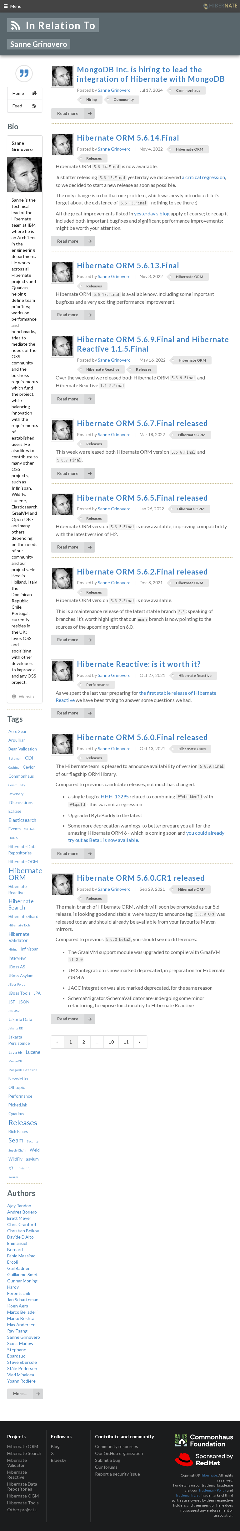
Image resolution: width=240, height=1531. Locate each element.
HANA (13, 838)
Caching (13, 767)
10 (111, 1041)
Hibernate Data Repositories (22, 1486)
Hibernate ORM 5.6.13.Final (128, 265)
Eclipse (14, 811)
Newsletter (18, 1078)
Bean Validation (22, 748)
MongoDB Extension (22, 1070)
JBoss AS (16, 966)
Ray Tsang (17, 1330)
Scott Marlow (20, 1343)
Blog (55, 1446)
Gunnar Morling (22, 1280)
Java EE (15, 1052)
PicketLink (17, 1104)
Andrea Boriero (22, 1211)
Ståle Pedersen (22, 1368)
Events (14, 828)
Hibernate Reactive (102, 369)
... (97, 1041)
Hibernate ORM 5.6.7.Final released (142, 423)
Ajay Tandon (19, 1205)
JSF (11, 1001)
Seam (15, 1140)
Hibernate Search (21, 904)
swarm (13, 1177)
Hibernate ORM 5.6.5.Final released (142, 497)
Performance (20, 1096)
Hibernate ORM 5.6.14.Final (128, 137)
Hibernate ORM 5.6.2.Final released (142, 571)
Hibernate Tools (19, 925)
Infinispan (29, 948)
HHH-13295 (115, 796)
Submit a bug (107, 1460)
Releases (22, 1122)
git (10, 1167)
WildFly (15, 1159)
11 (126, 1041)
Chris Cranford (21, 1224)
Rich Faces (18, 1131)
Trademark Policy (212, 1490)
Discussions (20, 802)
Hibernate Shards (24, 916)
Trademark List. (187, 1495)
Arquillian (17, 740)
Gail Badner (18, 1268)
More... (20, 1393)
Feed (17, 105)
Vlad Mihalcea (20, 1374)
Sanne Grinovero (23, 1337)
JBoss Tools (19, 993)
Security (32, 1141)
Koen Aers (17, 1305)
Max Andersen (21, 1324)
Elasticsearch (22, 820)
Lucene (33, 1052)
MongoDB (15, 1061)
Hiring (13, 949)
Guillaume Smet (22, 1274)
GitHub (29, 829)
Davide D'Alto (20, 1237)
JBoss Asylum (20, 975)
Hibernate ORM (25, 873)
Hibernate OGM (23, 861)
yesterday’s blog (152, 213)
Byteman (15, 758)
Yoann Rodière (21, 1381)
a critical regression (203, 177)
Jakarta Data (20, 1019)
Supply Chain (17, 1150)
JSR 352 (14, 1011)
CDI (29, 757)
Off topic (16, 1087)
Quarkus (16, 1113)
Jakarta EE (15, 1028)
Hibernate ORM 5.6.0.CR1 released (141, 878)
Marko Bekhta (20, 1318)
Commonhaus (21, 776)
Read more (67, 113)
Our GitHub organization (119, 1453)
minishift (23, 1168)
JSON (23, 1001)
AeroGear (17, 731)
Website (27, 696)
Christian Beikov (23, 1230)
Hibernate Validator (17, 1462)
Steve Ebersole (22, 1362)
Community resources (116, 1446)
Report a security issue (117, 1474)
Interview (17, 958)
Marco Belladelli (22, 1312)
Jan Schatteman (22, 1299)
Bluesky (58, 1460)
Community (16, 785)
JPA (37, 993)
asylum (32, 1159)
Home (18, 93)
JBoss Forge (16, 984)
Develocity (15, 794)
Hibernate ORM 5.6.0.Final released (142, 737)
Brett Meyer (19, 1218)
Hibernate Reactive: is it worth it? (139, 664)
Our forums (106, 1467)
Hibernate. (209, 1475)
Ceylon (29, 767)
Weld (35, 1149)
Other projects (22, 1509)
